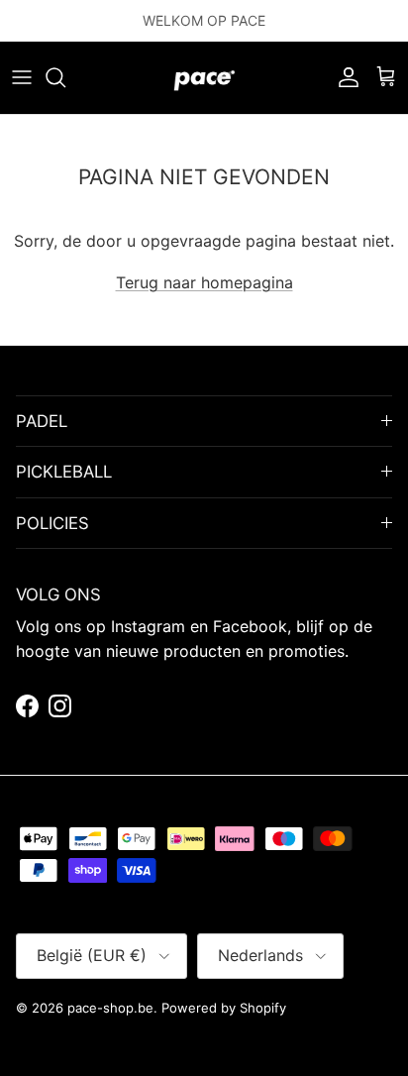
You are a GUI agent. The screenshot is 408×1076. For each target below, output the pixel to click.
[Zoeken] (65, 77)
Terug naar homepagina (204, 282)
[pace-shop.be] (204, 78)
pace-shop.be (110, 1008)
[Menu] (22, 77)
